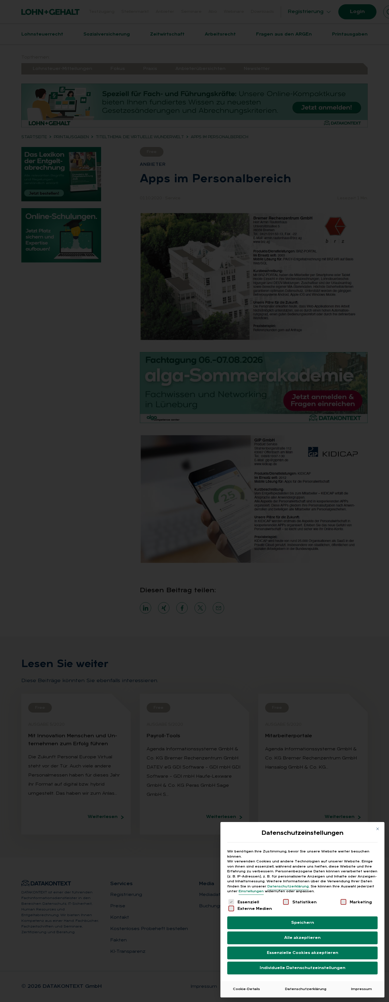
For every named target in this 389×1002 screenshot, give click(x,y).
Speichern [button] (302, 923)
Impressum (361, 989)
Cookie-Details (246, 989)
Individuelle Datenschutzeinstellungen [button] (302, 968)
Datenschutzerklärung (288, 886)
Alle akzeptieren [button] (302, 938)
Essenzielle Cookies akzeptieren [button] (302, 953)
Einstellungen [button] (251, 891)
